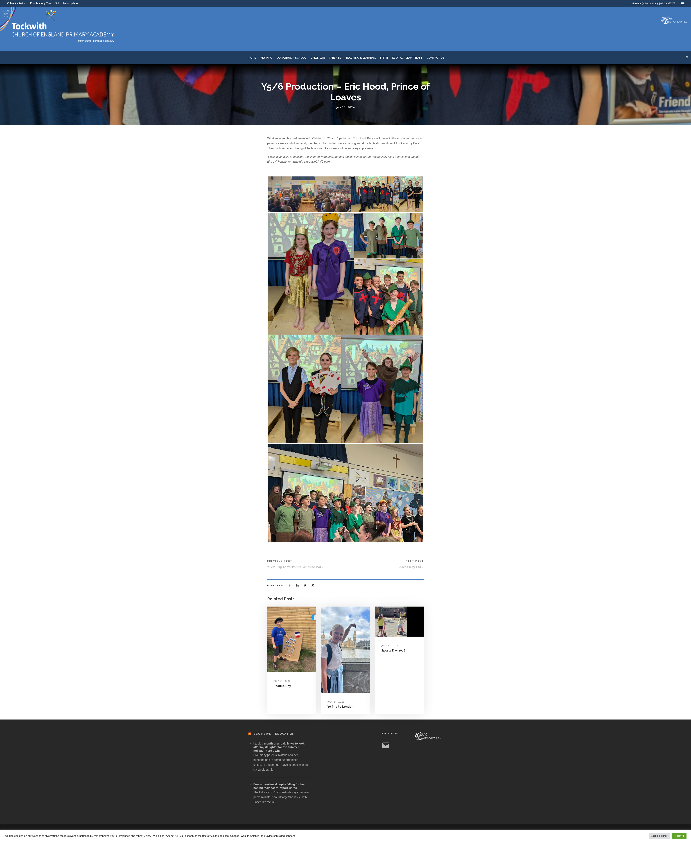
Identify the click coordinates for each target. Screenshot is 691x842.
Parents (335, 57)
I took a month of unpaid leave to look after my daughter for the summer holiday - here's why (278, 747)
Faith (384, 57)
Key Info (266, 57)
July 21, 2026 (282, 680)
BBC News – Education (274, 734)
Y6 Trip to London (340, 706)
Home (252, 57)
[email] (682, 3)
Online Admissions (17, 3)
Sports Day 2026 (393, 650)
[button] (309, 194)
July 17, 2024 (345, 107)
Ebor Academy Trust (41, 3)
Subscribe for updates (66, 3)
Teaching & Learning (361, 57)
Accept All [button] (679, 835)
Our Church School (291, 57)
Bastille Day (282, 686)
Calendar (318, 57)
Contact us (435, 57)
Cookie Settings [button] (659, 835)
